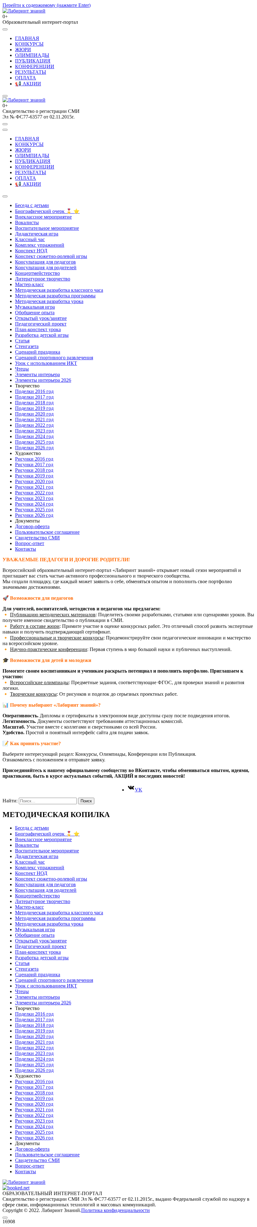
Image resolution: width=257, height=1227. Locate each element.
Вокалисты (27, 222)
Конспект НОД (31, 250)
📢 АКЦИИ (28, 83)
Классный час (30, 239)
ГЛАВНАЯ (27, 38)
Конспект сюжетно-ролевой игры (51, 256)
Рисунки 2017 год (34, 464)
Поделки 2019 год (34, 408)
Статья (22, 340)
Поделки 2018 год (34, 402)
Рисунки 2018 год (34, 470)
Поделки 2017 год (34, 397)
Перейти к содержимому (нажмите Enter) (47, 5)
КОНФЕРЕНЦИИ (34, 66)
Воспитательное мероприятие (47, 228)
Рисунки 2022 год (34, 492)
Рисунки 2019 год (34, 475)
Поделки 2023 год (34, 430)
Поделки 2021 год (34, 419)
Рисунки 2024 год (34, 504)
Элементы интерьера (37, 374)
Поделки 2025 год (34, 442)
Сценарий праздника (37, 352)
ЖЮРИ (23, 49)
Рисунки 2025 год (34, 509)
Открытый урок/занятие (41, 318)
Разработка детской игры (42, 335)
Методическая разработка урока (49, 301)
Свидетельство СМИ (37, 537)
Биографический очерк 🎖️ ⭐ (47, 211)
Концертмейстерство (37, 273)
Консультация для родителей (45, 267)
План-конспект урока (38, 329)
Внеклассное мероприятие (43, 217)
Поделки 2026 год (34, 447)
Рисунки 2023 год (34, 498)
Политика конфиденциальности (115, 1210)
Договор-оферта (32, 526)
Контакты (25, 549)
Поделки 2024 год (34, 436)
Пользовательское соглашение (47, 532)
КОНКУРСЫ (29, 44)
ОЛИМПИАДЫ (32, 55)
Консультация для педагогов (45, 262)
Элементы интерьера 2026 (43, 380)
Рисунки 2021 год (34, 487)
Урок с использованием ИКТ (46, 363)
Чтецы (22, 368)
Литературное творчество (42, 278)
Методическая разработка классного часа (59, 290)
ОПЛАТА (25, 77)
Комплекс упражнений (39, 245)
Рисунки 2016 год (34, 459)
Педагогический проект (40, 323)
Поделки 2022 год (34, 425)
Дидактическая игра (36, 233)
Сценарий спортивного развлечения (54, 357)
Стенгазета (27, 346)
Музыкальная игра (35, 307)
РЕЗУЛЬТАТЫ (30, 72)
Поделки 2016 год (34, 391)
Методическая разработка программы (55, 295)
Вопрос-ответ (29, 543)
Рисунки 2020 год (34, 481)
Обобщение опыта (35, 312)
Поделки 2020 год (34, 414)
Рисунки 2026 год (34, 515)
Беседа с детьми (32, 205)
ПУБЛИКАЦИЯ (32, 60)
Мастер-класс (29, 284)
